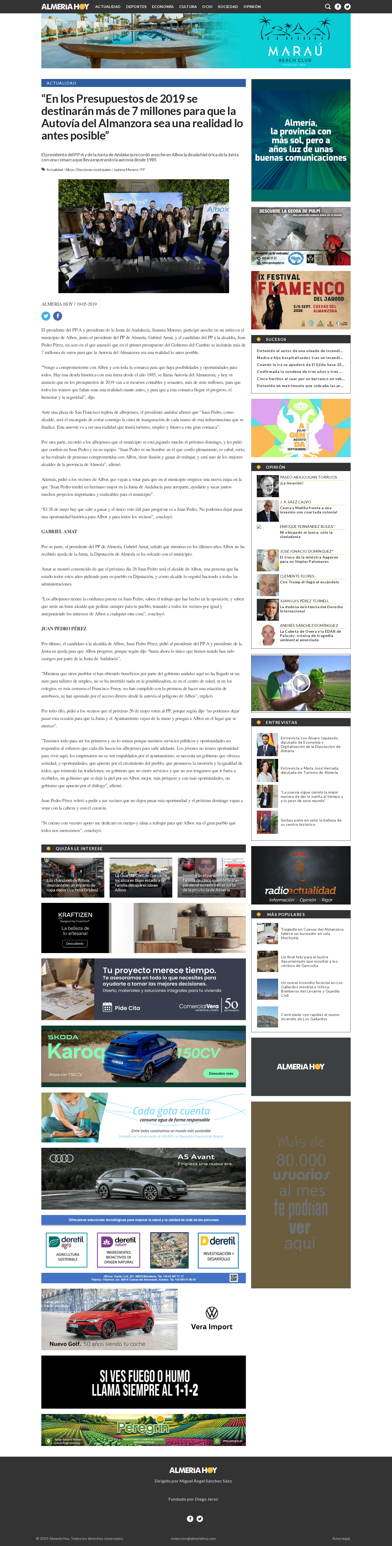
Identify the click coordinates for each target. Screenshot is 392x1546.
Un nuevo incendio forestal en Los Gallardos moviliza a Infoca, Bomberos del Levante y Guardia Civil (312, 989)
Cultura (188, 6)
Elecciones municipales (94, 169)
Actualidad (108, 6)
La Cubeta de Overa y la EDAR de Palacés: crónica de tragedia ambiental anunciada (310, 635)
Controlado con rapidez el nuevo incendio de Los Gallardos (310, 1017)
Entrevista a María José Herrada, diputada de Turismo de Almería (310, 770)
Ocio (207, 6)
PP (142, 169)
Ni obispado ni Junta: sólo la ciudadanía (306, 534)
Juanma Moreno (126, 169)
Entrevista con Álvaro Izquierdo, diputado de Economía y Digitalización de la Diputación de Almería (311, 744)
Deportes (136, 6)
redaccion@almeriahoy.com (193, 1538)
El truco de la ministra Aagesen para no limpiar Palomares (309, 559)
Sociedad (228, 6)
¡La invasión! (291, 483)
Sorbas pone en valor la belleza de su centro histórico (311, 822)
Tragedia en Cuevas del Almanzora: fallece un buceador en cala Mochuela (313, 933)
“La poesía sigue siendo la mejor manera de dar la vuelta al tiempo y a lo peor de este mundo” (312, 796)
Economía (163, 6)
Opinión (252, 6)
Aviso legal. (341, 1538)
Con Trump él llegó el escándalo (309, 582)
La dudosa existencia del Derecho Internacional (311, 609)
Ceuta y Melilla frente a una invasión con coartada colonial (308, 510)
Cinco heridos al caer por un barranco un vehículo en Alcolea (314, 378)
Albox (70, 169)
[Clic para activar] (328, 6)
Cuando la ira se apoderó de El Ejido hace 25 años (304, 364)
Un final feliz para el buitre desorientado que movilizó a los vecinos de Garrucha (309, 961)
